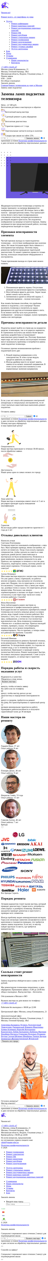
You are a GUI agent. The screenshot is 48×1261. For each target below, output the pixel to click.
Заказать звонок (32, 138)
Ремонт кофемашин (19, 23)
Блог (8, 51)
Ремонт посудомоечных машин (25, 44)
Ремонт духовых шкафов (22, 46)
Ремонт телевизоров (20, 40)
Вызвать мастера (8, 682)
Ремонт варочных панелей (22, 26)
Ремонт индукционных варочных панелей (24, 1177)
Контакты (15, 63)
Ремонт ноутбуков (19, 35)
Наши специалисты (19, 60)
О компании (11, 58)
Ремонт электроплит (15, 1154)
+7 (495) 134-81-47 (9, 67)
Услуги (9, 21)
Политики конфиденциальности (32, 141)
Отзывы (9, 56)
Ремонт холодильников (21, 42)
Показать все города (10, 1041)
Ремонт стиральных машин (23, 37)
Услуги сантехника (19, 49)
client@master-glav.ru (10, 1142)
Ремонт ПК (16, 33)
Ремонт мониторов (14, 1159)
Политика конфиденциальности (15, 1145)
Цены (8, 53)
